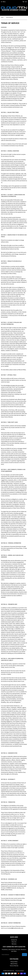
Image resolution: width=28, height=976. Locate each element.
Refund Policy (14, 964)
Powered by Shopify (19, 970)
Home (2, 17)
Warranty (14, 944)
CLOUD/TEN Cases (10, 970)
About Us (14, 942)
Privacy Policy (14, 961)
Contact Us (14, 940)
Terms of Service (14, 965)
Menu (4, 1)
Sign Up (24, 954)
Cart (25, 1)
